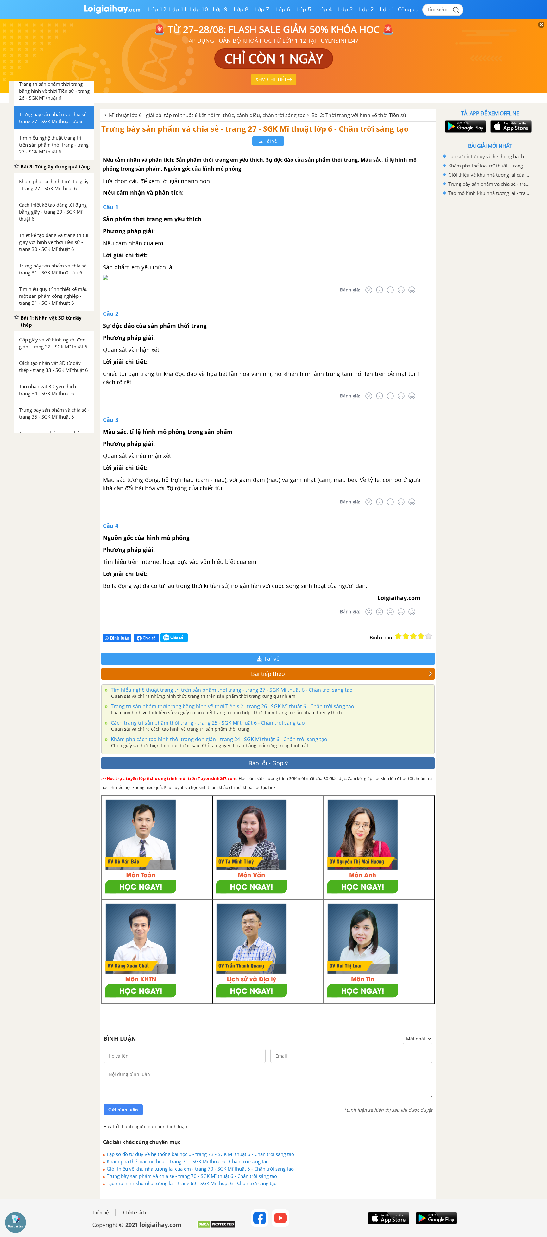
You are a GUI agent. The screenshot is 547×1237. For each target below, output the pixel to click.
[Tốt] (401, 290)
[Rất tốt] (412, 290)
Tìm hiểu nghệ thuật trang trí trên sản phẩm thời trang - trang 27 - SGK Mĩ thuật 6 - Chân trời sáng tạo (231, 689)
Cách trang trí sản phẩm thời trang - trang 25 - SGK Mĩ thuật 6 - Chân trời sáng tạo (207, 722)
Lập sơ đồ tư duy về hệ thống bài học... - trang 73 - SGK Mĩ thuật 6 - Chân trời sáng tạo (200, 1154)
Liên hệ (101, 1212)
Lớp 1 (387, 9)
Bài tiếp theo (268, 674)
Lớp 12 (157, 9)
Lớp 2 (366, 9)
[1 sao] (398, 636)
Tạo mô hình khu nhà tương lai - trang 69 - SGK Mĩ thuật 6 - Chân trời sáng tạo (192, 1183)
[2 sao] (406, 636)
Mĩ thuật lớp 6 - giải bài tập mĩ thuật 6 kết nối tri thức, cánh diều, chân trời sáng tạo (207, 115)
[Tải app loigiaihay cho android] (465, 126)
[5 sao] (428, 636)
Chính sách (134, 1212)
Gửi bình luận (123, 1109)
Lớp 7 (262, 9)
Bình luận (119, 638)
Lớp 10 (199, 9)
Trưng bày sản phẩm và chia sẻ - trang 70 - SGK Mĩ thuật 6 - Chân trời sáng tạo (192, 1176)
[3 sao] (413, 636)
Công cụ (408, 9)
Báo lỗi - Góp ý (268, 763)
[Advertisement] (490, 298)
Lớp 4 (324, 9)
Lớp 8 (241, 9)
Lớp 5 (303, 9)
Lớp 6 (282, 9)
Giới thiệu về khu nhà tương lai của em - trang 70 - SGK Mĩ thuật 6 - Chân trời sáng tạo (200, 1168)
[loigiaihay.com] (112, 12)
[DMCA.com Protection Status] (216, 1227)
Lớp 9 (220, 9)
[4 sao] (421, 636)
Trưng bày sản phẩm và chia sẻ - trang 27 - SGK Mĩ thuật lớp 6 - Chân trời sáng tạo (255, 128)
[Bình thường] (390, 290)
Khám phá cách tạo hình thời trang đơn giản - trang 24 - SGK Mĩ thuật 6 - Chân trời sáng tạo (218, 739)
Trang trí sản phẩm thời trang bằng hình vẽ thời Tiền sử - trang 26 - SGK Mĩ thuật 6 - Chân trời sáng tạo (232, 706)
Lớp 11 (178, 9)
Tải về (270, 141)
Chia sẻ (149, 637)
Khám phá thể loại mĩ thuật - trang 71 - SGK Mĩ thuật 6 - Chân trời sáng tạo (188, 1161)
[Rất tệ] (369, 290)
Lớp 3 (345, 9)
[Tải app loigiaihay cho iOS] (510, 126)
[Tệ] (379, 290)
